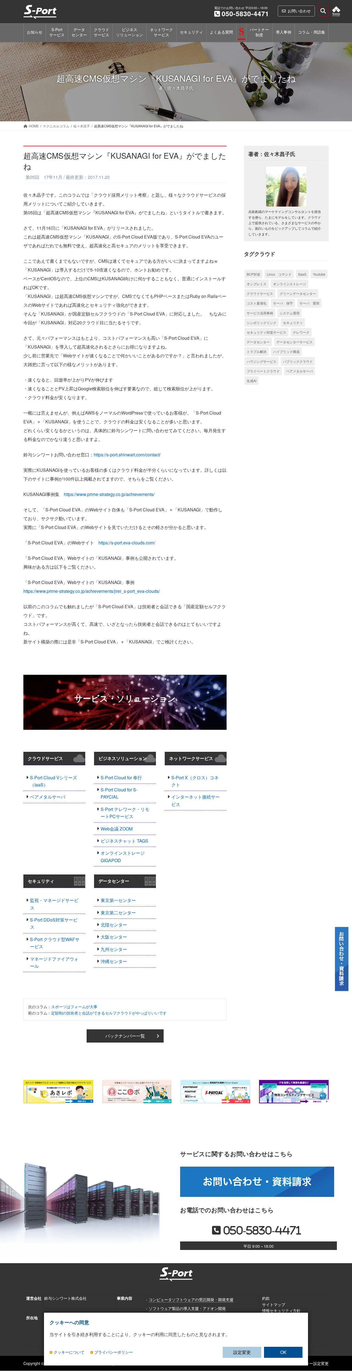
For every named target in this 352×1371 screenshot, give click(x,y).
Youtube (319, 274)
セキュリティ (41, 881)
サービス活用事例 (260, 313)
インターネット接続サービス (195, 800)
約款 (266, 1298)
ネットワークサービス (191, 758)
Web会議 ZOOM (117, 829)
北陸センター (114, 925)
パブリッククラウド (298, 361)
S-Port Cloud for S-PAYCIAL (119, 793)
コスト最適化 (256, 303)
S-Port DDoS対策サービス (54, 923)
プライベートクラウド (263, 371)
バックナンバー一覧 (125, 1036)
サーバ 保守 (283, 303)
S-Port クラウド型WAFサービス (54, 943)
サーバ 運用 (309, 303)
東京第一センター (118, 900)
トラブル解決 (256, 351)
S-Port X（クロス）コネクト (195, 781)
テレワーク (301, 332)
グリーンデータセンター (298, 293)
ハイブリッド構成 (286, 351)
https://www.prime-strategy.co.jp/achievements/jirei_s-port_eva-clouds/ (91, 591)
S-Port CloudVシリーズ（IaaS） (53, 781)
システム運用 (289, 313)
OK (283, 1352)
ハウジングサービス (261, 361)
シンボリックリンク (261, 322)
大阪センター (114, 937)
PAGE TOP (342, 1337)
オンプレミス (256, 283)
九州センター (114, 949)
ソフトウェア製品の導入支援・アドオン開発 (187, 1308)
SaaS (302, 274)
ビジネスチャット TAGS (124, 841)
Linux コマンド (279, 274)
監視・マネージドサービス (54, 904)
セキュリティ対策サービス (266, 332)
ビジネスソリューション (122, 758)
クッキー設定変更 (313, 1363)
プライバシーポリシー (113, 1352)
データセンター (113, 881)
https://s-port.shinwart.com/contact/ (127, 454)
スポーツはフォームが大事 (74, 1006)
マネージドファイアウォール (54, 962)
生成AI (251, 380)
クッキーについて (69, 1352)
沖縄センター (114, 961)
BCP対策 (253, 274)
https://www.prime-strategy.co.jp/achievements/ (109, 494)
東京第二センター (118, 912)
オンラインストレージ (289, 283)
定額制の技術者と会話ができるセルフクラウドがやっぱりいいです (109, 1013)
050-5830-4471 (245, 13)
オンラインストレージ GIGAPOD (123, 856)
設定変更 (242, 1352)
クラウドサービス (45, 758)
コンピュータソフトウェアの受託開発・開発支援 (191, 1299)
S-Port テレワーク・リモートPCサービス (125, 812)
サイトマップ (273, 1304)
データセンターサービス (294, 341)
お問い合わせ (299, 10)
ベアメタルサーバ (47, 797)
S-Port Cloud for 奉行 (121, 777)
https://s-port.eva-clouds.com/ (126, 542)
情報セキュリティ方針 (281, 1310)
